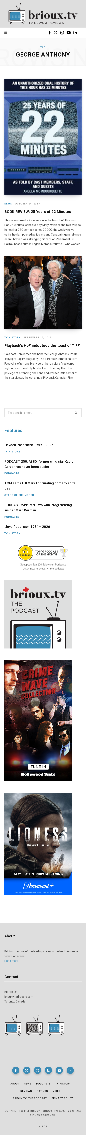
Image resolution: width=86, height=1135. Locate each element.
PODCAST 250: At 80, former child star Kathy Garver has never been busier (38, 464)
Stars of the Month (19, 495)
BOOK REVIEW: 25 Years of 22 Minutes (37, 211)
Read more (11, 960)
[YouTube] (59, 1070)
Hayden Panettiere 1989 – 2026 (28, 445)
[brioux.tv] (43, 14)
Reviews (26, 1091)
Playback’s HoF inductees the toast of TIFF (42, 345)
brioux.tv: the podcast (30, 1098)
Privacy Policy (62, 1098)
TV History (12, 337)
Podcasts (11, 473)
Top (44, 1126)
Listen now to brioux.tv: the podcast (43, 568)
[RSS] (48, 1070)
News (8, 203)
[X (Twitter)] (26, 1070)
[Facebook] (15, 1070)
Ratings (42, 1091)
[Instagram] (37, 1070)
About (14, 1083)
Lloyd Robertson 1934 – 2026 (27, 527)
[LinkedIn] (70, 1070)
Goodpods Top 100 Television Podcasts (43, 564)
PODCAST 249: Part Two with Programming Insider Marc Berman (38, 507)
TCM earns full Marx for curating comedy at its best (39, 485)
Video (57, 1091)
